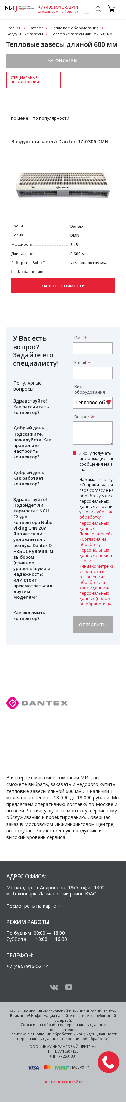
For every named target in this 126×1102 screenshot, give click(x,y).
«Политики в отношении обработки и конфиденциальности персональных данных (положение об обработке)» (101, 587)
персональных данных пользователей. (77, 1027)
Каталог (36, 27)
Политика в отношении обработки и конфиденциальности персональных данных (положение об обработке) (63, 1036)
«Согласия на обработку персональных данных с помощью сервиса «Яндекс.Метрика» (99, 552)
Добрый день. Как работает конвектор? (29, 478)
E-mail (80, 362)
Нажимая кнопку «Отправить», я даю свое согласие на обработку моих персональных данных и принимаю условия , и (101, 541)
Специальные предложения (25, 79)
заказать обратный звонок (58, 11)
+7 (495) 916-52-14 (58, 7)
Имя (78, 337)
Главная (13, 27)
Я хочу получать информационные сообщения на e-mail (98, 461)
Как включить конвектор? (29, 615)
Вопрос (82, 417)
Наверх (77, 1067)
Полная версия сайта (63, 1082)
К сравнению (30, 271)
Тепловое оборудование (75, 27)
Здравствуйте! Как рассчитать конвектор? (31, 406)
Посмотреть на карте (31, 906)
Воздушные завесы (24, 33)
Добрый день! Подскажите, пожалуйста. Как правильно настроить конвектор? (32, 442)
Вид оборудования (89, 389)
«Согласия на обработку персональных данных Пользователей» (101, 522)
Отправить (93, 625)
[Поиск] (98, 10)
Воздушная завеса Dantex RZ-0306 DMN (60, 142)
